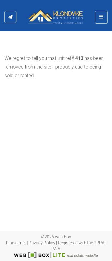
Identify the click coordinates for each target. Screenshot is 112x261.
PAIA (56, 248)
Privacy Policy (42, 242)
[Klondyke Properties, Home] (55, 17)
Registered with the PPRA (81, 242)
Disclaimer (16, 242)
